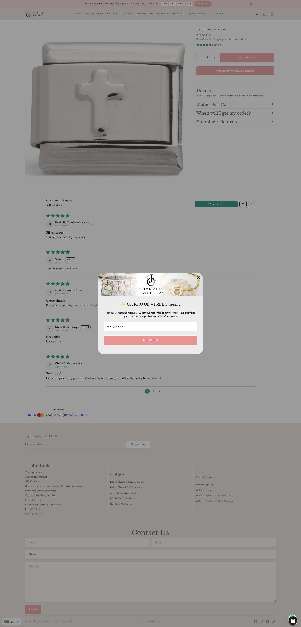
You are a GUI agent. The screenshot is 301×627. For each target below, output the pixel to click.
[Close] (198, 277)
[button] (293, 620)
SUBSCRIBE (150, 340)
